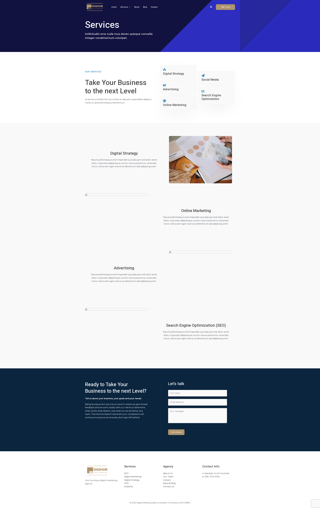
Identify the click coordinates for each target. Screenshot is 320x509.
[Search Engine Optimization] (203, 91)
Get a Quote (176, 432)
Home (114, 7)
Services (124, 7)
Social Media (210, 80)
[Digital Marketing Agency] (95, 7)
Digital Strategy (173, 73)
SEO (126, 473)
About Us (167, 473)
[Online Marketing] (164, 100)
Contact (154, 7)
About (136, 7)
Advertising (171, 89)
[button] (129, 7)
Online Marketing (174, 105)
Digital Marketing (132, 476)
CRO (126, 483)
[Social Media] (203, 75)
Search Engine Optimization (211, 97)
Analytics (128, 486)
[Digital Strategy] (164, 69)
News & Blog (169, 483)
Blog (145, 7)
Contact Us (168, 486)
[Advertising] (164, 85)
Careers (167, 480)
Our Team (168, 476)
